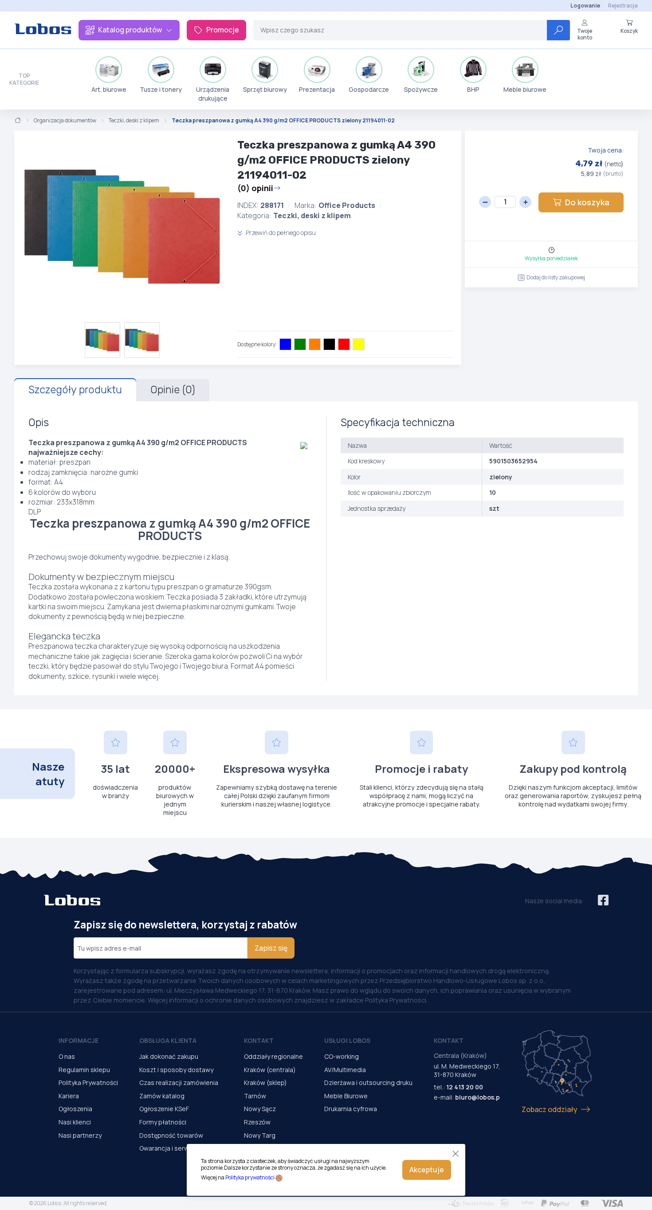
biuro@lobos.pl (478, 1097)
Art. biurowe (108, 89)
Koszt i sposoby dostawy (176, 1069)
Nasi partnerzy (80, 1135)
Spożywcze (421, 89)
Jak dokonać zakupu (168, 1056)
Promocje (222, 30)
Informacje (78, 1040)
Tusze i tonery (161, 89)
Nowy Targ (259, 1135)
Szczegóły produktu (75, 390)
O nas (67, 1056)
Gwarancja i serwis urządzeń (181, 1148)
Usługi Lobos (347, 1040)
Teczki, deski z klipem (134, 120)
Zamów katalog (162, 1096)
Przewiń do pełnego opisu (280, 232)
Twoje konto (584, 34)
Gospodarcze (369, 89)
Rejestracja (623, 5)
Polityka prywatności (250, 1177)
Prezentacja (317, 89)
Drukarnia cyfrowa (350, 1108)
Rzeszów (257, 1122)
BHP (473, 89)
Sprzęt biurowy (265, 89)
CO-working (341, 1056)
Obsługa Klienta (167, 1040)
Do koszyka (587, 202)
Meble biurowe (524, 89)
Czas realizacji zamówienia (178, 1082)
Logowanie (585, 5)
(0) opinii (255, 188)
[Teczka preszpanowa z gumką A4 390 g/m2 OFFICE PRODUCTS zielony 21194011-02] (122, 226)
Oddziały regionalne (273, 1056)
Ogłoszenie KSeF (164, 1108)
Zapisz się (271, 948)
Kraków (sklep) (265, 1082)
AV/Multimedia (345, 1069)
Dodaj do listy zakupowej (555, 277)
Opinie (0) (172, 390)
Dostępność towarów (171, 1135)
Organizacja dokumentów (65, 120)
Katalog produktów (130, 30)
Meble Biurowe (346, 1096)
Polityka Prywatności (88, 1082)
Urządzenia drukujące (212, 93)
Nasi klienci (75, 1122)
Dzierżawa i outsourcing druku (368, 1082)
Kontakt (259, 1040)
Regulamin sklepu (84, 1069)
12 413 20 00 (464, 1087)
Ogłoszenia (75, 1108)
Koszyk (629, 30)
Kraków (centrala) (270, 1069)
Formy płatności (162, 1122)
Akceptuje (426, 1170)
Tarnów (255, 1096)
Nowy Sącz (260, 1108)
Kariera (69, 1096)
